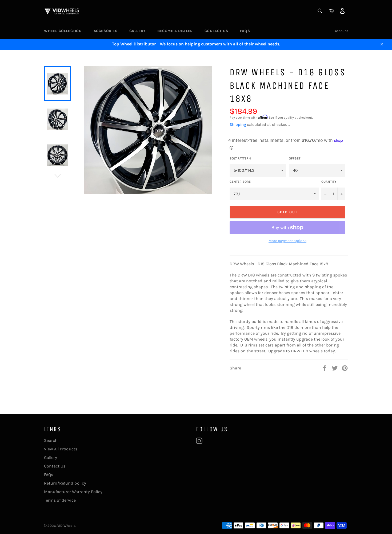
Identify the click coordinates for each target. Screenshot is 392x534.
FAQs (245, 31)
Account (341, 31)
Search (51, 440)
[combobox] (320, 11)
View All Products (60, 448)
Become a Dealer (175, 31)
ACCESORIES (106, 31)
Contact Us (216, 31)
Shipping (238, 124)
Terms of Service (60, 500)
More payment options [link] (287, 241)
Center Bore (240, 182)
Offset (294, 158)
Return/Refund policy (65, 483)
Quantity (328, 182)
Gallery (137, 31)
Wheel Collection (63, 31)
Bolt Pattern (240, 158)
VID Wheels (66, 526)
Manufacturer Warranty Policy (73, 491)
